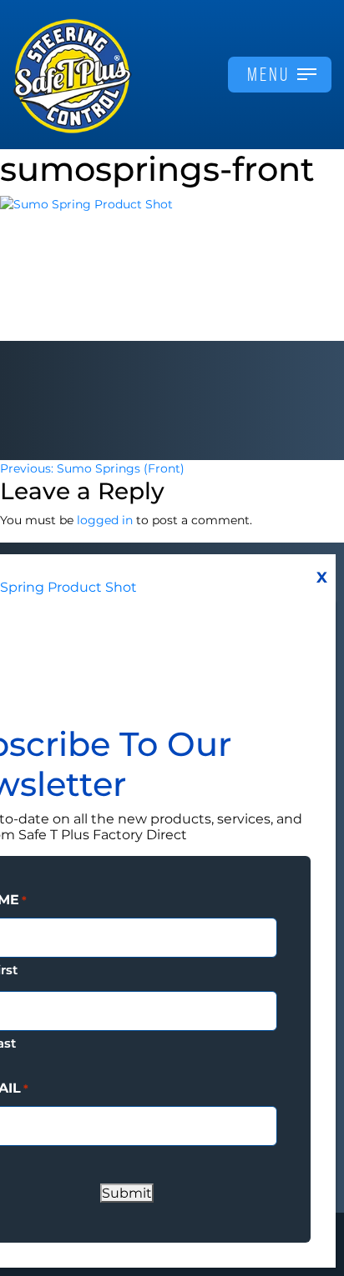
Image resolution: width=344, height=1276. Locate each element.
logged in (105, 520)
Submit (127, 1193)
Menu (268, 74)
